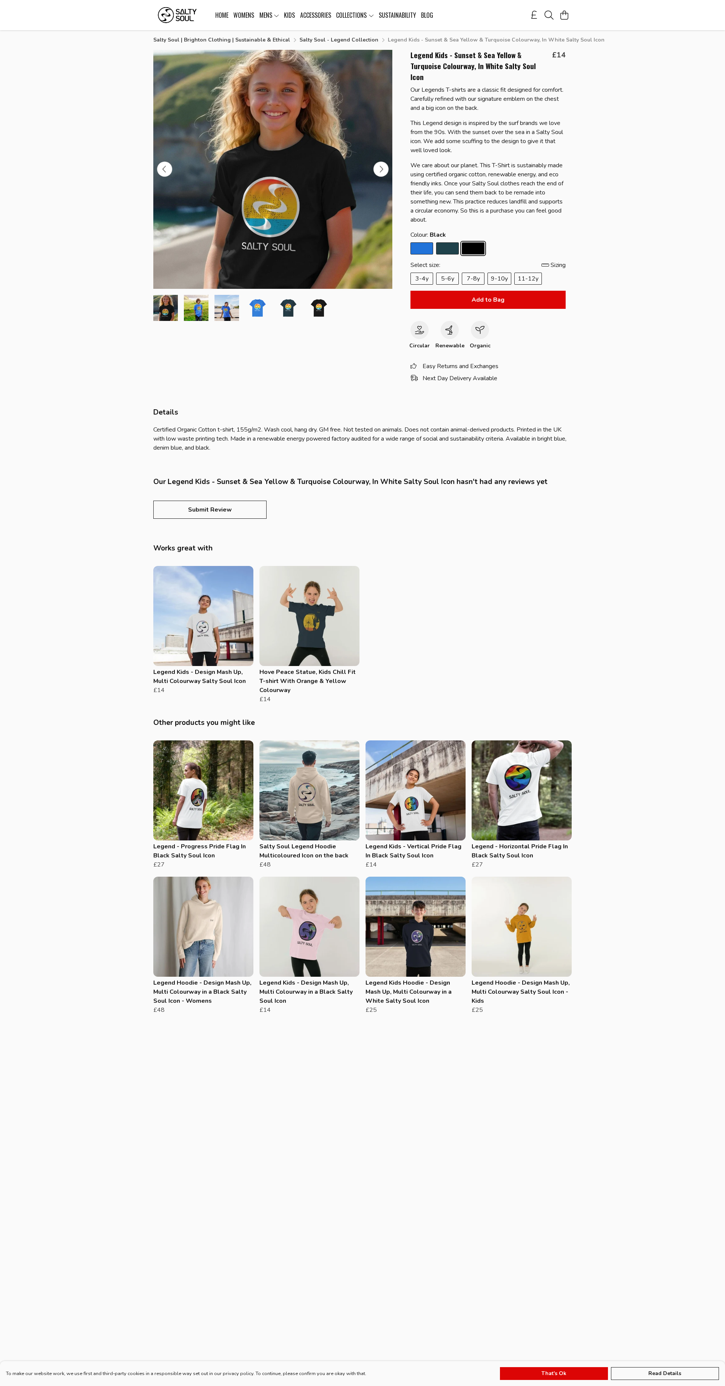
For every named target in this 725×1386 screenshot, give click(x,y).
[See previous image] (164, 169)
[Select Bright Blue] (421, 248)
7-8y (473, 278)
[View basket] (564, 15)
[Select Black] (473, 248)
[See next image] (381, 169)
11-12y (528, 278)
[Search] (549, 15)
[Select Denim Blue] (447, 248)
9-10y (499, 278)
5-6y (447, 278)
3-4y (422, 278)
